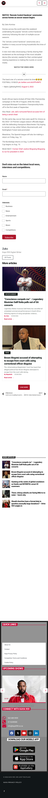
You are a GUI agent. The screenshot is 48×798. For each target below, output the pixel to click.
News (8, 211)
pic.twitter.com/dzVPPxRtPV (29, 82)
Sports (8, 221)
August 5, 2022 (28, 87)
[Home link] (3, 3)
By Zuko (6, 316)
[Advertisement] (24, 423)
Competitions (11, 230)
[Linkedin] (36, 733)
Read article (9, 319)
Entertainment (11, 216)
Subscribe (9, 238)
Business (9, 206)
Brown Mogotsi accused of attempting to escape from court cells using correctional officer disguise (23, 360)
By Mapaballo (8, 374)
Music (8, 225)
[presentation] (2, 690)
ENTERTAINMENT (10, 294)
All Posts (7, 257)
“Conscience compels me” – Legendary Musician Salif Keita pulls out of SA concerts (23, 302)
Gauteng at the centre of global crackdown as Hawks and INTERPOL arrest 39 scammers (27, 484)
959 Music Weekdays (18, 696)
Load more (24, 387)
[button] (15, 706)
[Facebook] (12, 733)
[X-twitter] (18, 733)
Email (5, 189)
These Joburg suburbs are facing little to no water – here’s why (28, 494)
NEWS (7, 352)
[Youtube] (24, 733)
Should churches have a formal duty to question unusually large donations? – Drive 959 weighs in (28, 503)
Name (4, 176)
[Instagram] (30, 733)
